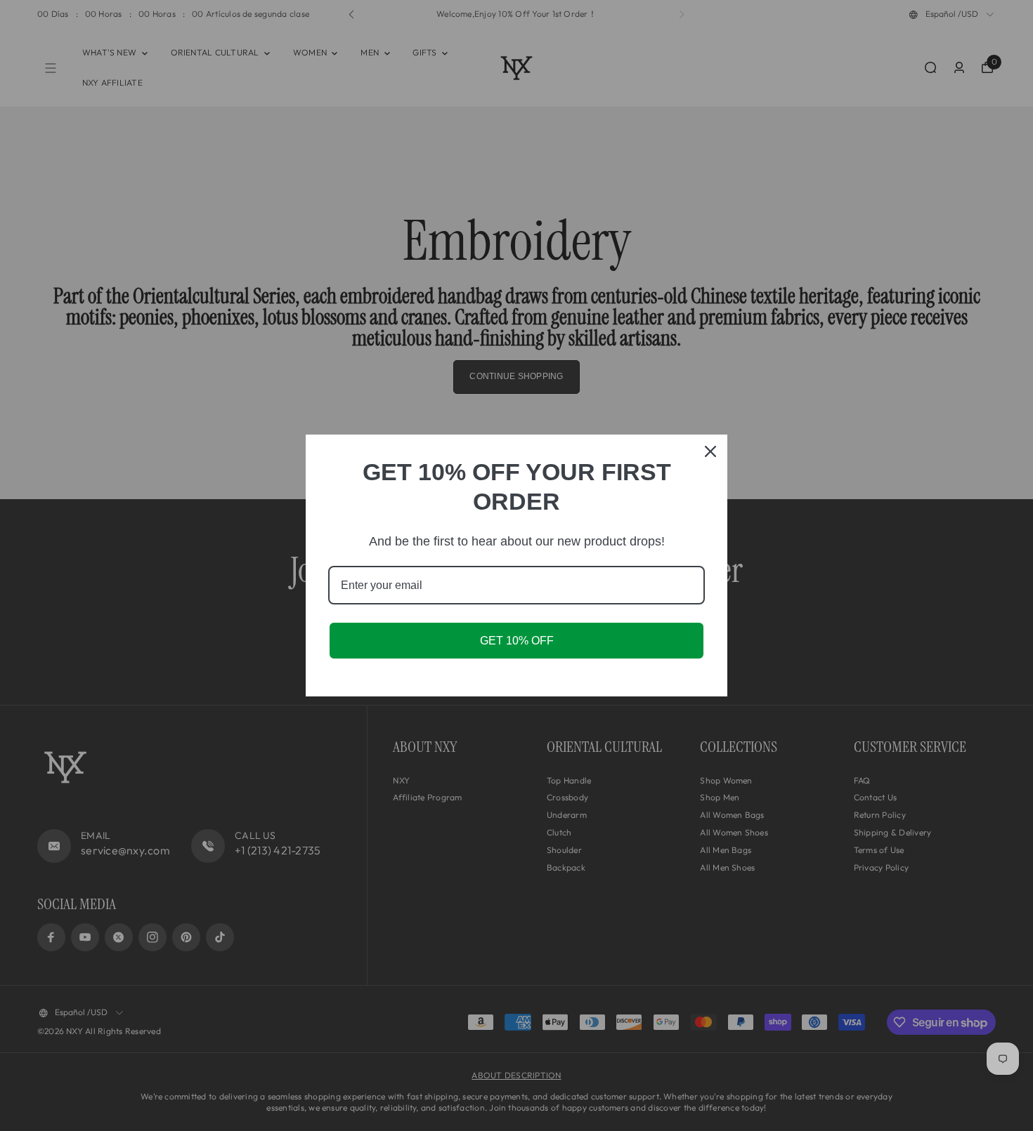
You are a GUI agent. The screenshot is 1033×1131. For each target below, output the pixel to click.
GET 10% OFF (517, 641)
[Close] (710, 451)
